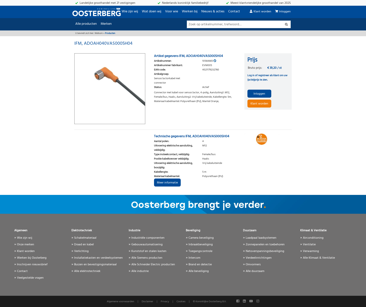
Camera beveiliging (201, 237)
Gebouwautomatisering (147, 244)
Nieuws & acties (212, 11)
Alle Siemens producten (146, 257)
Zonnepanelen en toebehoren (265, 244)
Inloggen (285, 11)
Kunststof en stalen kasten (148, 251)
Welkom (99, 33)
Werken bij (189, 11)
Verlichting (81, 251)
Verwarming (311, 251)
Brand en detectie (200, 264)
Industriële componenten (148, 237)
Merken (106, 24)
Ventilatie (309, 244)
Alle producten (86, 24)
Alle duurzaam (255, 271)
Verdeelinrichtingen (259, 257)
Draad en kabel (84, 244)
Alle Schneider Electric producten (153, 264)
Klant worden (262, 11)
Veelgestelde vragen (30, 277)
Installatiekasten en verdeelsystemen (98, 257)
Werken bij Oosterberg (32, 257)
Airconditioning (313, 237)
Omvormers (253, 264)
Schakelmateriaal (85, 237)
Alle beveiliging (199, 271)
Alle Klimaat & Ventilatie (319, 257)
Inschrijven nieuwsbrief (32, 264)
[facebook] (238, 301)
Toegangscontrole (200, 251)
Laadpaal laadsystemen (261, 237)
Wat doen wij (151, 11)
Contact (234, 11)
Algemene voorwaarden (120, 301)
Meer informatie (167, 182)
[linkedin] (244, 301)
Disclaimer (147, 301)
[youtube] (251, 301)
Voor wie (171, 11)
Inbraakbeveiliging (201, 244)
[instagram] (257, 301)
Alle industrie (140, 271)
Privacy (165, 301)
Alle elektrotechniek (87, 271)
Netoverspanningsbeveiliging (265, 251)
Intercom (194, 257)
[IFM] (268, 139)
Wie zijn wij (130, 11)
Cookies (181, 301)
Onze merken (25, 244)
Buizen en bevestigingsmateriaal (95, 264)
